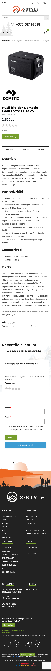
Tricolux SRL (23, 660)
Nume (8, 408)
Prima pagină (6, 40)
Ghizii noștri (31, 523)
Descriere (9, 149)
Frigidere (19, 40)
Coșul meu (6, 551)
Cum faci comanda (9, 516)
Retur (4, 530)
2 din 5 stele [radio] (9, 388)
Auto (13, 40)
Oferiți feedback (8, 625)
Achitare (5, 523)
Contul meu (6, 548)
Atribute (25, 149)
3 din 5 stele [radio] (12, 388)
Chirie (4, 534)
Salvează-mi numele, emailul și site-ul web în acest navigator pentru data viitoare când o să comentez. (26, 428)
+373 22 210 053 (31, 554)
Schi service (7, 537)
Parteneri (29, 520)
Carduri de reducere (10, 562)
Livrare (5, 520)
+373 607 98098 (31, 548)
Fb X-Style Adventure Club (36, 530)
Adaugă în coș (10, 137)
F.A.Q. (28, 527)
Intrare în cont (8, 558)
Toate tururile (31, 516)
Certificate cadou (9, 565)
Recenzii (41, 149)
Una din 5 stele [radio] (6, 388)
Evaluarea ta (10, 383)
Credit (4, 527)
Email (8, 417)
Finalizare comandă (10, 555)
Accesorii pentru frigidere (31, 40)
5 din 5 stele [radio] (19, 388)
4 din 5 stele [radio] (15, 388)
